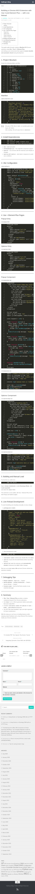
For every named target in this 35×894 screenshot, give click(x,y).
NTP (15, 869)
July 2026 (5, 753)
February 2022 (6, 786)
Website (5, 687)
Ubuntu (4, 874)
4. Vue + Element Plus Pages (9, 30)
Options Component (8, 36)
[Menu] (33, 2)
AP (2, 863)
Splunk (9, 871)
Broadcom (17, 863)
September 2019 (7, 854)
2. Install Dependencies (7, 27)
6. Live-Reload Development (8, 40)
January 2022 (6, 789)
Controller (9, 867)
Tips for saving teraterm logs (16, 744)
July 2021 (5, 804)
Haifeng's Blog (6, 2)
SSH (12, 871)
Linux (9, 869)
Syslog (29, 871)
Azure (12, 863)
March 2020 (6, 832)
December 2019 (7, 843)
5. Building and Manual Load (8, 38)
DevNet (15, 867)
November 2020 (7, 811)
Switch (14, 871)
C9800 (22, 863)
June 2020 (5, 822)
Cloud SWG (18, 865)
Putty (21, 869)
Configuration (27, 865)
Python (25, 869)
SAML (30, 869)
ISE (7, 869)
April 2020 (5, 829)
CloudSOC (11, 865)
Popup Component (7, 35)
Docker (21, 867)
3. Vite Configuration (7, 28)
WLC (26, 873)
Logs (13, 869)
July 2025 (5, 775)
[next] (31, 655)
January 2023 (6, 779)
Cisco (3, 865)
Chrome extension (9, 626)
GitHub (32, 867)
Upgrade (9, 874)
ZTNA (6, 876)
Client (7, 865)
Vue (21, 626)
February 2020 (6, 836)
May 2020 (5, 825)
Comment (5, 670)
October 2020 (6, 814)
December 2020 (7, 807)
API (5, 863)
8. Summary (5, 43)
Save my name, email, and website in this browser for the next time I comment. (17, 693)
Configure (3, 867)
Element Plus (16, 626)
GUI (2, 869)
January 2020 (6, 839)
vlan (13, 874)
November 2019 (7, 847)
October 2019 (6, 850)
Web (2, 6)
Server (3, 871)
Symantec (20, 871)
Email (20, 681)
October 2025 (6, 764)
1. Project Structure (6, 23)
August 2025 (6, 771)
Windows (16, 874)
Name (4, 681)
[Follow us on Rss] (17, 889)
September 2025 (7, 768)
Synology (26, 871)
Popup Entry (6, 32)
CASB (31, 863)
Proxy (17, 869)
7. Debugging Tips (6, 41)
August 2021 (6, 800)
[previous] (1, 655)
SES (6, 871)
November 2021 (7, 796)
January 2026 (6, 757)
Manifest (5, 25)
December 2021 (7, 793)
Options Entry (6, 33)
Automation (8, 863)
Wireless (21, 874)
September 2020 (7, 818)
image (4, 869)
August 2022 (6, 782)
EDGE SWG (27, 867)
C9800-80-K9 (26, 863)
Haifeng (5, 18)
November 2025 (7, 761)
